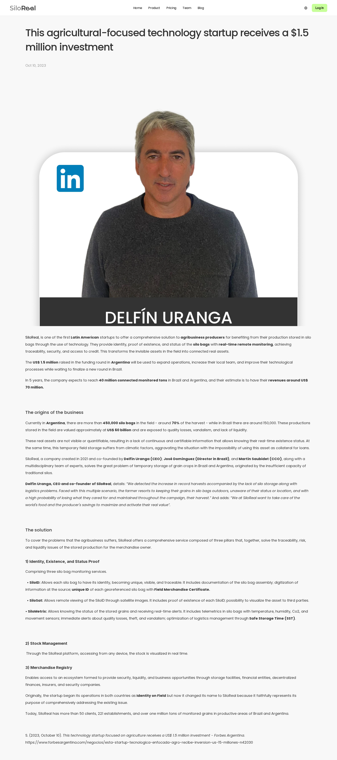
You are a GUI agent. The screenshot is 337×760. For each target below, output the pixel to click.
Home (137, 8)
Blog (201, 8)
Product (154, 8)
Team (187, 8)
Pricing (171, 8)
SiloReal (32, 337)
